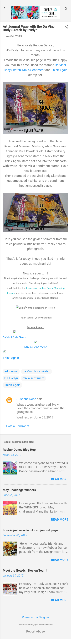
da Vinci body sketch (36, 371)
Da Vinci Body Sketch (15, 337)
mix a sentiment (33, 378)
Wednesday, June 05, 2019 (35, 417)
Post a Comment (17, 426)
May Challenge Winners (19, 490)
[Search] (66, 9)
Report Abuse (35, 631)
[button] (66, 27)
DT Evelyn (11, 378)
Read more (59, 479)
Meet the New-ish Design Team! (25, 570)
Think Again (59, 70)
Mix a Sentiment (33, 70)
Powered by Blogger (35, 617)
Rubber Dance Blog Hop (19, 449)
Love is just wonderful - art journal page (30, 530)
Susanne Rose (26, 399)
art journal (11, 371)
